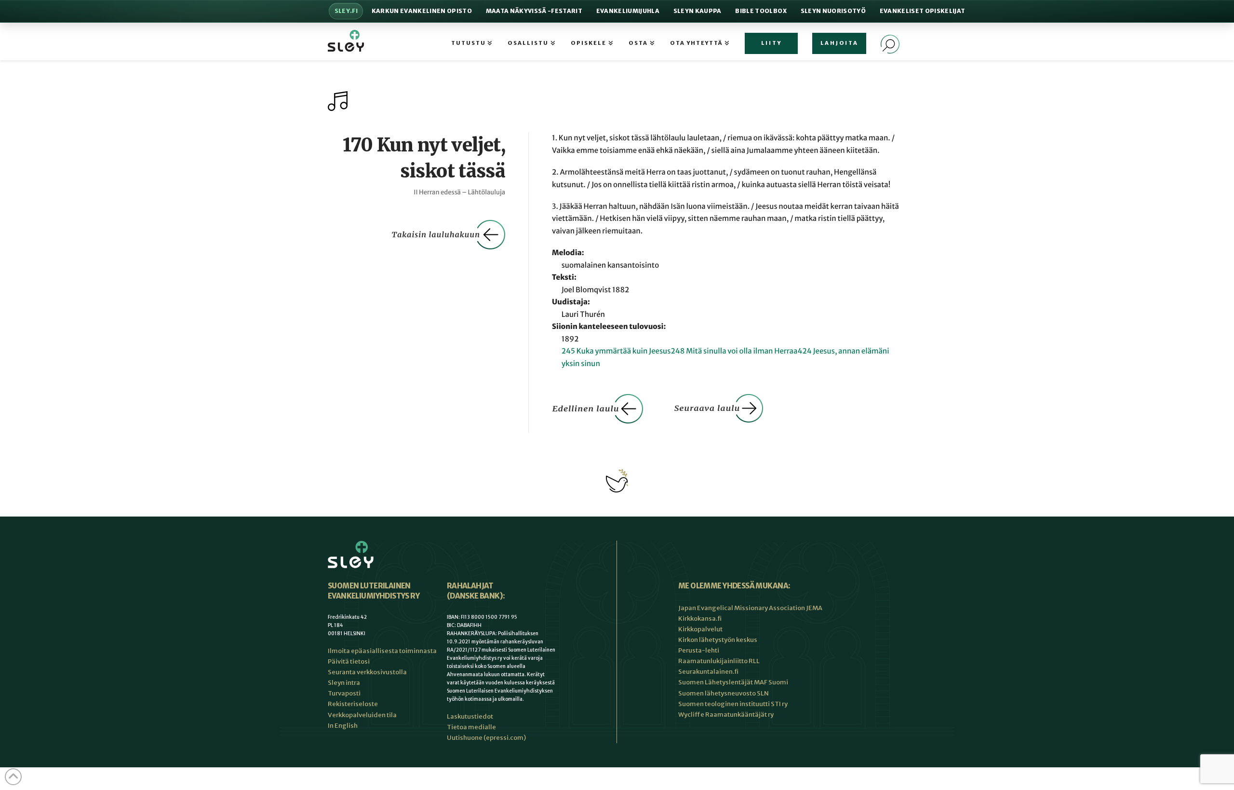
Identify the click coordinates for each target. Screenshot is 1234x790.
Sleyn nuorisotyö (833, 10)
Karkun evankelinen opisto (422, 10)
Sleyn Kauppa (697, 10)
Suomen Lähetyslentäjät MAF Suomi (733, 682)
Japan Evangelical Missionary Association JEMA (750, 608)
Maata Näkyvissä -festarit (534, 10)
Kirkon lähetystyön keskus (717, 640)
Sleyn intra (344, 683)
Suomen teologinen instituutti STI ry (733, 704)
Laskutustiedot (470, 716)
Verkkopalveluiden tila (362, 715)
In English (343, 726)
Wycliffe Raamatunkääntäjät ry (726, 714)
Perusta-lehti (698, 650)
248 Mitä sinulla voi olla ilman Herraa (734, 351)
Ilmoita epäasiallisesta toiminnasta (382, 651)
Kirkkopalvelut (700, 629)
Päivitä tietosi (349, 661)
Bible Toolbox (760, 10)
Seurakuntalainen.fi (708, 671)
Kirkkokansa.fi (700, 618)
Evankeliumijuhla (627, 10)
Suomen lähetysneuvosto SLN (723, 693)
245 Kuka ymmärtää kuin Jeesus (616, 351)
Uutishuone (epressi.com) (486, 738)
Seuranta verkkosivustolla (367, 672)
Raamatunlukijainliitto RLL (719, 661)
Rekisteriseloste (353, 704)
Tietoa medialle (471, 727)
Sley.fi (346, 10)
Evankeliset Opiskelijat (923, 10)
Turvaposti (344, 693)
